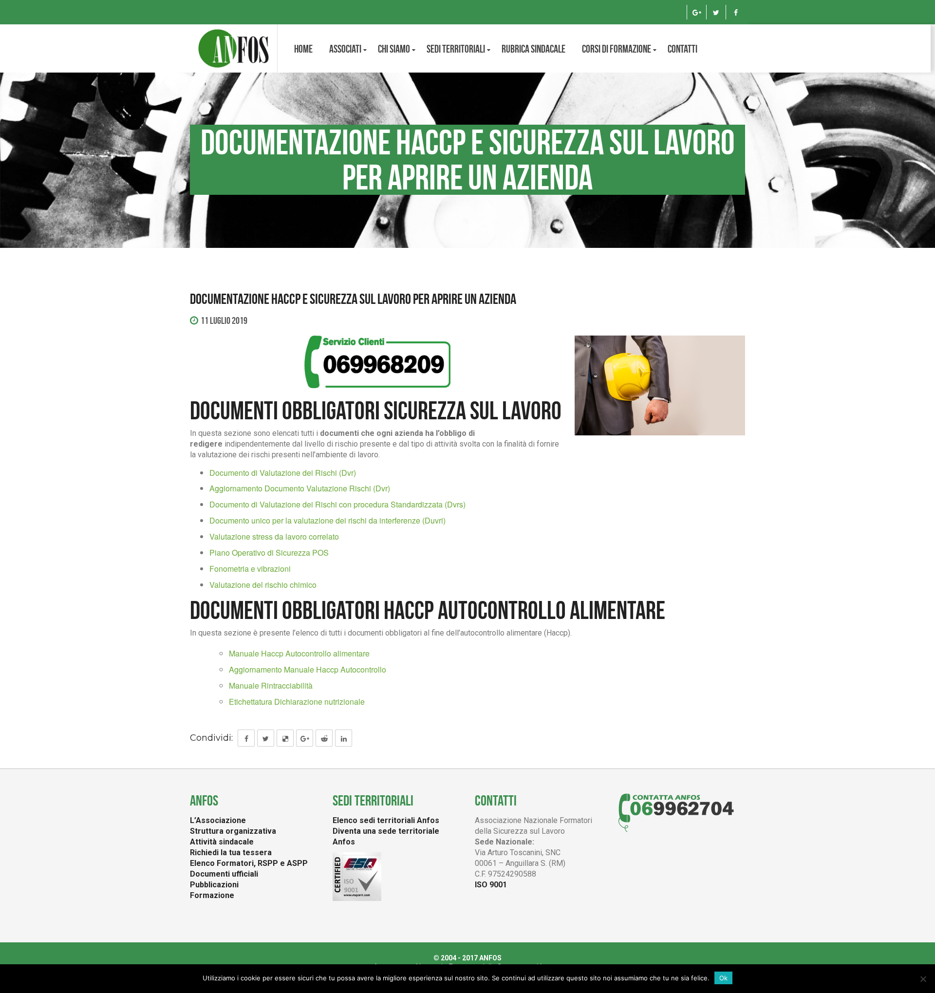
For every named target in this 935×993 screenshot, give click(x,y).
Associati (345, 49)
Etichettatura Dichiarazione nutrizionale (297, 701)
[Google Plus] (696, 12)
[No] (923, 979)
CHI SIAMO (394, 49)
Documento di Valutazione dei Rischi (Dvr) (282, 472)
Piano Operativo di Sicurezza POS (269, 552)
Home (303, 49)
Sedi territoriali (456, 49)
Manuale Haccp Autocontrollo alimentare (299, 653)
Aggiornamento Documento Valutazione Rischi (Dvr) (299, 488)
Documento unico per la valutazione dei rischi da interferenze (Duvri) (327, 520)
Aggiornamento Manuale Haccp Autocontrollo (307, 669)
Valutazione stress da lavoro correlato (274, 536)
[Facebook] (735, 12)
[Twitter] (716, 12)
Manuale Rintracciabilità (271, 685)
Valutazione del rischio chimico (263, 584)
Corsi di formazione (616, 49)
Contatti (682, 49)
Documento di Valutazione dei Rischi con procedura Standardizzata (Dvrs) (337, 504)
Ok (723, 978)
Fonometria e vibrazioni (250, 568)
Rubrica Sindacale (533, 49)
